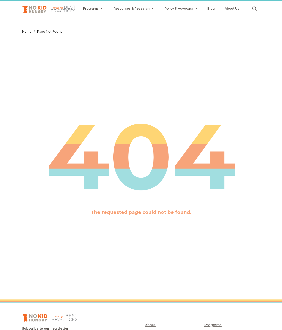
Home (26, 31)
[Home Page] (49, 9)
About (150, 325)
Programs (213, 325)
